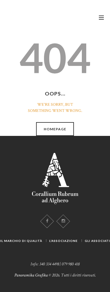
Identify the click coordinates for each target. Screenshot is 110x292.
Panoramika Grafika (31, 275)
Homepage (55, 129)
